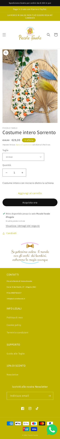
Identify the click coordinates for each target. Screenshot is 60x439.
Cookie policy (14, 324)
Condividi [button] (11, 233)
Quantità (6, 165)
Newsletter (12, 374)
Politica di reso (15, 317)
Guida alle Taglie (15, 353)
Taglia (5, 150)
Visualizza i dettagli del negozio (23, 225)
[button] (4, 34)
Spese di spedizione (24, 145)
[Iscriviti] (49, 396)
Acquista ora (30, 202)
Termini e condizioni (17, 332)
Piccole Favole (33, 435)
